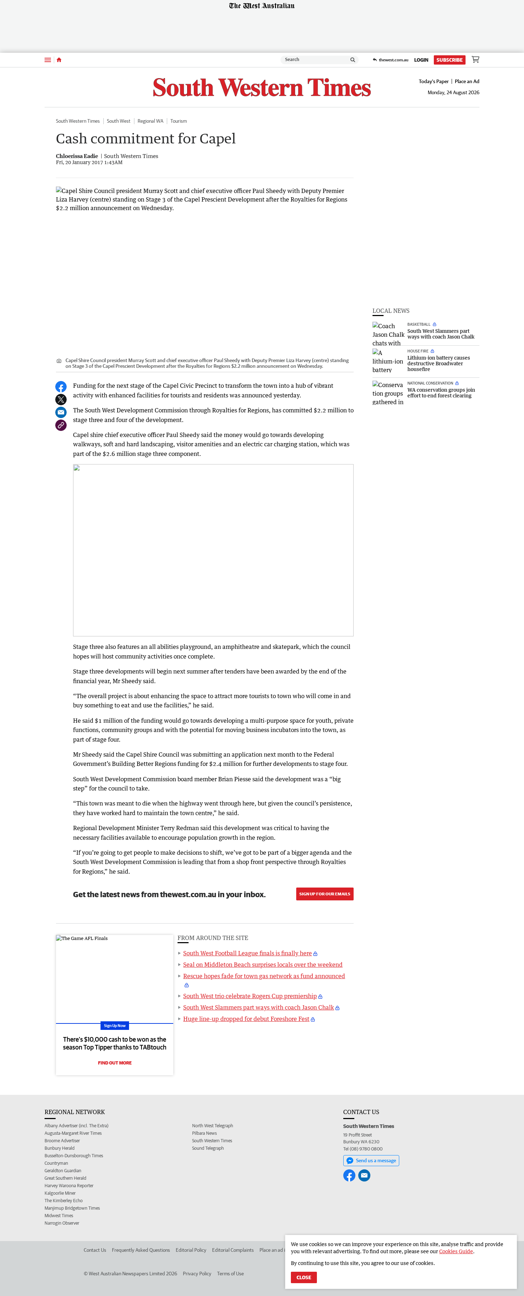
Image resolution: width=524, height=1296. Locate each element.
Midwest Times (59, 1215)
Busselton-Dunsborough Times (74, 1155)
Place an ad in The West (284, 1250)
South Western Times (78, 121)
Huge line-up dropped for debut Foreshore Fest (246, 1018)
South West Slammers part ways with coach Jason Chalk (258, 1007)
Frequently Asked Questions (141, 1250)
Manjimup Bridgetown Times (72, 1208)
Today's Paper (434, 81)
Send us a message (376, 1160)
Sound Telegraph (208, 1148)
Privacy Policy (197, 1273)
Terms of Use (230, 1273)
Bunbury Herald (60, 1148)
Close (304, 1277)
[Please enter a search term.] (353, 60)
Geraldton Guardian (63, 1170)
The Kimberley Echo (64, 1200)
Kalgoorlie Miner (60, 1193)
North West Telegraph (212, 1125)
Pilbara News (204, 1133)
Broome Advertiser (62, 1140)
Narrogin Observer (62, 1223)
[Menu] (48, 59)
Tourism (178, 121)
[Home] (59, 60)
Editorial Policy (191, 1250)
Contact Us (95, 1250)
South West (118, 121)
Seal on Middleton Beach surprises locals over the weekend (263, 964)
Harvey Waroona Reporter (69, 1185)
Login (421, 60)
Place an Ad (467, 81)
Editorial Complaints (233, 1250)
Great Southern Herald (65, 1178)
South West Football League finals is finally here (247, 953)
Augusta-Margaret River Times (73, 1133)
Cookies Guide (456, 1251)
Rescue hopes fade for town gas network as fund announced (264, 976)
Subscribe (450, 60)
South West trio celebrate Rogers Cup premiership (250, 996)
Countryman (56, 1163)
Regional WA (150, 121)
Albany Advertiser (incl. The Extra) (76, 1125)
